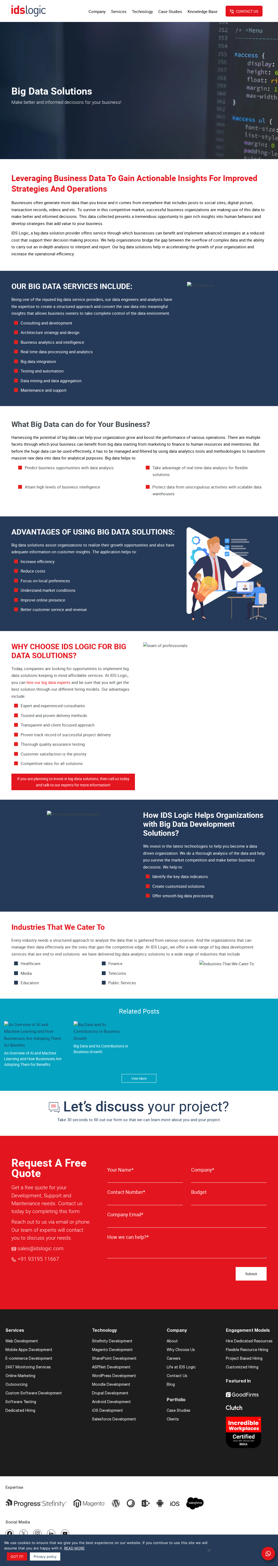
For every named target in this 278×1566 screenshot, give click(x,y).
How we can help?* (128, 1237)
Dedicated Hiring (20, 1410)
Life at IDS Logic (181, 1367)
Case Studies (178, 1410)
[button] (268, 1553)
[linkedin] (51, 1533)
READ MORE (74, 1548)
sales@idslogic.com (41, 1248)
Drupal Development (110, 1393)
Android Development (111, 1402)
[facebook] (9, 1533)
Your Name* (120, 1169)
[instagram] (37, 1533)
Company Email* (125, 1214)
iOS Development (107, 1410)
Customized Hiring (242, 1367)
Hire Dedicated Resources (249, 1341)
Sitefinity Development (112, 1341)
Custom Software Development (33, 1393)
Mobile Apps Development (28, 1350)
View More (139, 1078)
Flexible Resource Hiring (247, 1350)
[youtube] (65, 1533)
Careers (174, 1358)
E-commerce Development (28, 1358)
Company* (202, 1169)
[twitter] (23, 1533)
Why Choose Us (181, 1350)
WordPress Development (114, 1376)
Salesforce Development (114, 1419)
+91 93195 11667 (38, 1258)
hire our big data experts (48, 682)
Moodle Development (111, 1384)
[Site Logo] (28, 11)
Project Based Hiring (244, 1358)
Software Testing (20, 1402)
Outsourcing (16, 1384)
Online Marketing (20, 1376)
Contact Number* (126, 1192)
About (172, 1341)
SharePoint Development (114, 1358)
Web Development (21, 1341)
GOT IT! (17, 1556)
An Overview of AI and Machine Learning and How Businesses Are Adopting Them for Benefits (32, 1058)
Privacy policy (45, 1556)
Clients (173, 1419)
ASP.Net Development (111, 1367)
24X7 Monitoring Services (28, 1367)
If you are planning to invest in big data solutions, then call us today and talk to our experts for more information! (73, 782)
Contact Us (177, 1376)
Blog (171, 1384)
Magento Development (112, 1350)
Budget (199, 1192)
